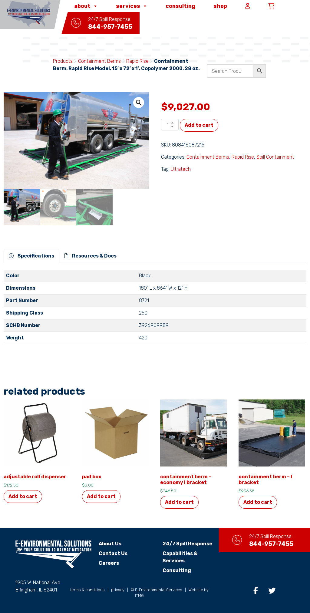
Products (63, 61)
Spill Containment (275, 157)
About (82, 6)
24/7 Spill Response (187, 544)
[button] (138, 102)
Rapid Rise (137, 61)
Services (128, 6)
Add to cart (199, 125)
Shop (220, 6)
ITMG (139, 595)
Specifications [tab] (35, 256)
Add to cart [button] (22, 496)
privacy (117, 590)
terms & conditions (87, 590)
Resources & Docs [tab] (94, 256)
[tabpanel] (155, 309)
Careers (109, 563)
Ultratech (181, 169)
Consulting (180, 6)
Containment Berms (99, 61)
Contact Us (113, 553)
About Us (110, 544)
